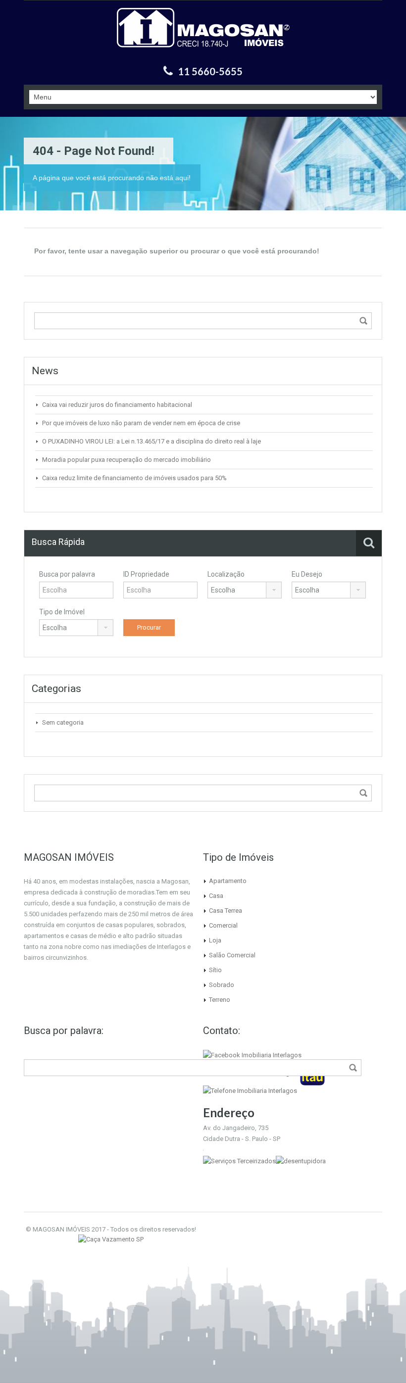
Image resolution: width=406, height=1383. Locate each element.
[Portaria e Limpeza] (239, 1160)
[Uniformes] (111, 1239)
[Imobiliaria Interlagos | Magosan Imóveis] (203, 34)
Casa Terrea (225, 910)
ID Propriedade (146, 574)
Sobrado (221, 984)
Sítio (215, 970)
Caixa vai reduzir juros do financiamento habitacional (117, 404)
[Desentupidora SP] (301, 1160)
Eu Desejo (307, 574)
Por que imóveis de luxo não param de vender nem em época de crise (141, 423)
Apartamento (228, 881)
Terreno (219, 999)
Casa (216, 895)
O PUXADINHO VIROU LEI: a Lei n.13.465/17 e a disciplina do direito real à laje (151, 441)
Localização (226, 574)
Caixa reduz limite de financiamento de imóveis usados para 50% (134, 478)
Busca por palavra (67, 574)
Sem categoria (63, 722)
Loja (215, 940)
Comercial (223, 925)
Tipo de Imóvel (62, 612)
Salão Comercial (232, 955)
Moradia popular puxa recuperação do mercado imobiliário (126, 459)
